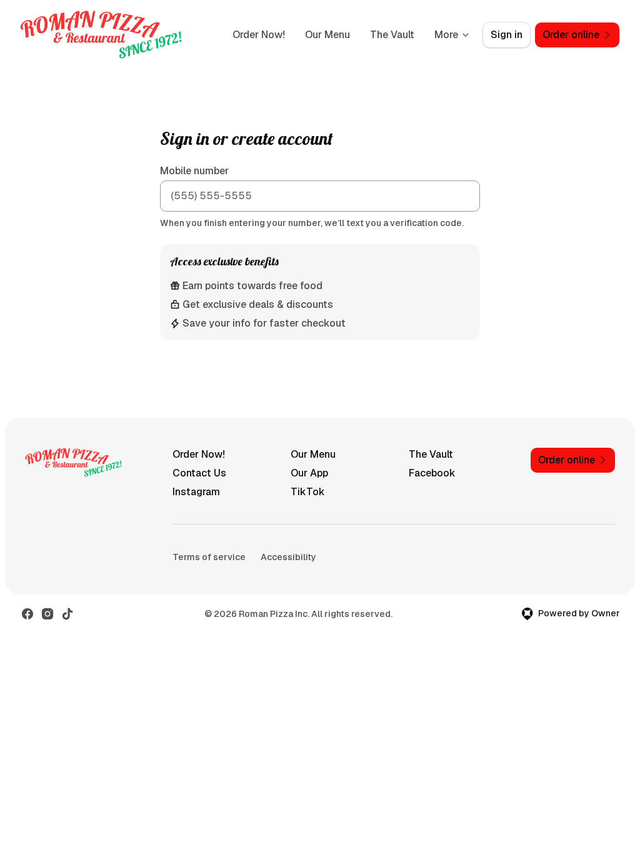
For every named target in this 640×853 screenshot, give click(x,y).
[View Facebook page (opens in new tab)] (27, 613)
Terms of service (209, 557)
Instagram (196, 491)
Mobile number (194, 170)
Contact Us (199, 473)
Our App (309, 473)
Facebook (432, 473)
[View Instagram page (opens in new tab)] (47, 613)
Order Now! (258, 34)
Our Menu (327, 34)
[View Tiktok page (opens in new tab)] (67, 613)
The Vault (392, 34)
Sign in (506, 34)
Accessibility (288, 557)
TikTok (308, 491)
